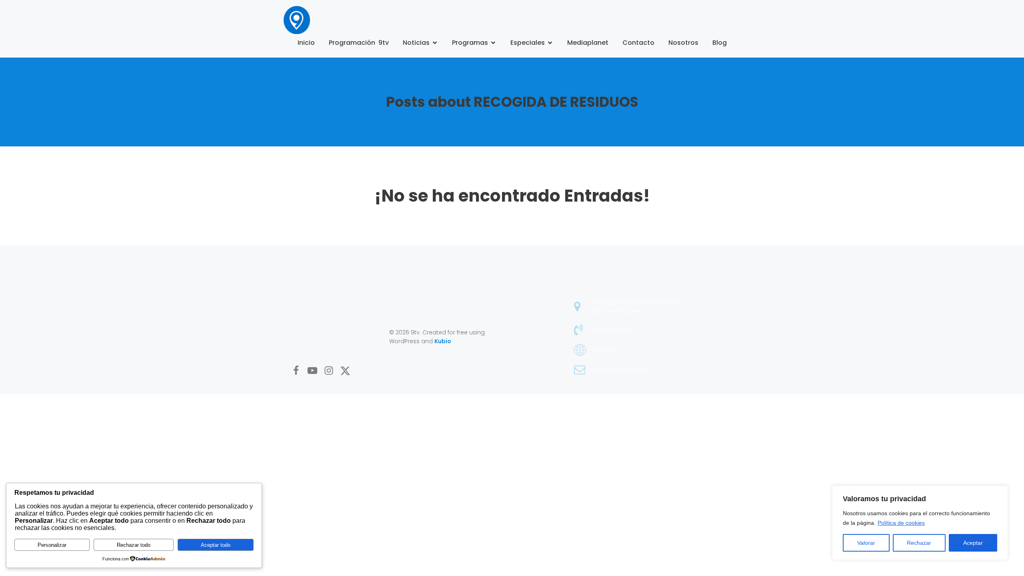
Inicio (306, 42)
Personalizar (52, 545)
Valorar (866, 543)
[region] (920, 523)
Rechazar (919, 543)
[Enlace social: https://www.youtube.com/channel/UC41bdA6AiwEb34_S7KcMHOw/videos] (315, 371)
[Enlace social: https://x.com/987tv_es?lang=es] (348, 371)
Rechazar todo (133, 545)
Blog (719, 42)
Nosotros (683, 42)
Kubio (442, 341)
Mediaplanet (587, 42)
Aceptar (973, 543)
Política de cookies (901, 523)
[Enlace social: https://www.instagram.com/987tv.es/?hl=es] (332, 371)
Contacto (638, 42)
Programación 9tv (359, 42)
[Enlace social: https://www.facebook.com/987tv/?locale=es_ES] (299, 371)
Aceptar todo (215, 545)
